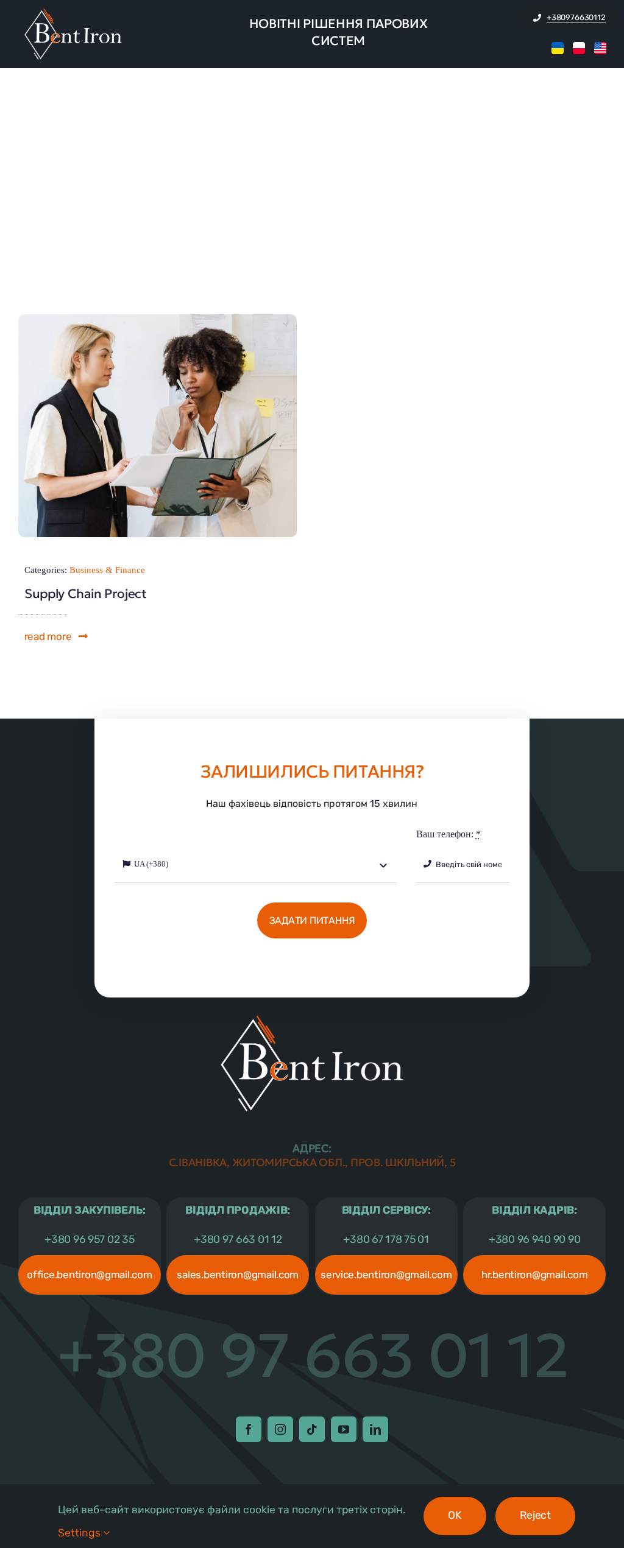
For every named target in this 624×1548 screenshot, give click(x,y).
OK (454, 1515)
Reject (535, 1515)
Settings (80, 1533)
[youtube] (343, 1429)
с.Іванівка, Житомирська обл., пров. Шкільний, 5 (312, 1155)
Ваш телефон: (448, 834)
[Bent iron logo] (73, 13)
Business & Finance (107, 570)
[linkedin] (375, 1429)
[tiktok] (312, 1429)
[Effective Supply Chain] (157, 319)
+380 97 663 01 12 (312, 1355)
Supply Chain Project (85, 594)
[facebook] (248, 1429)
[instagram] (280, 1429)
